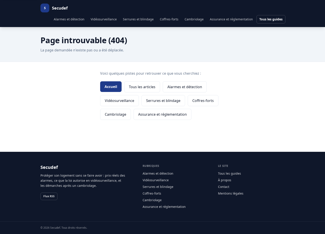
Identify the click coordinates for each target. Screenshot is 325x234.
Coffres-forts (169, 19)
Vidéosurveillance (104, 19)
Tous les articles (142, 86)
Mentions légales (230, 193)
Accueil (111, 86)
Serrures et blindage (138, 19)
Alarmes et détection (69, 19)
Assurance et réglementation (231, 19)
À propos (224, 180)
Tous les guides (271, 19)
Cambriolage (194, 19)
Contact (223, 187)
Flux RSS (49, 196)
